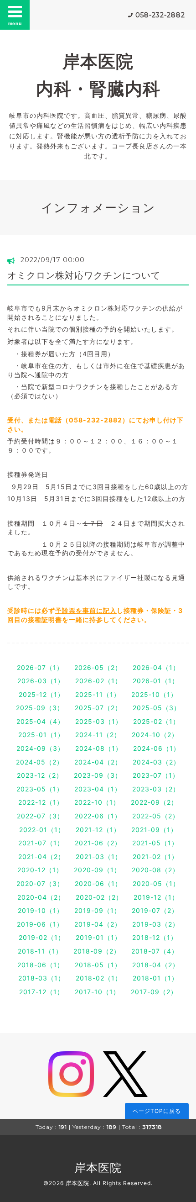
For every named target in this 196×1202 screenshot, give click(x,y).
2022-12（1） (40, 802)
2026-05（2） (98, 667)
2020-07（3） (40, 883)
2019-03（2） (155, 924)
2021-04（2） (41, 856)
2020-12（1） (40, 870)
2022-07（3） (40, 816)
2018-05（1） (98, 965)
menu (15, 23)
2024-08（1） (98, 748)
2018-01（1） (155, 978)
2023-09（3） (98, 775)
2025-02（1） (156, 721)
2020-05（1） (156, 883)
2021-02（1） (155, 856)
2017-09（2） (154, 992)
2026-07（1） (40, 667)
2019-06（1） (40, 924)
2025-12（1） (41, 694)
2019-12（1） (156, 897)
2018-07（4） (154, 951)
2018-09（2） (96, 951)
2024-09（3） (40, 748)
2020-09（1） (97, 870)
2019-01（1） (98, 937)
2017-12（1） (41, 992)
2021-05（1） (155, 843)
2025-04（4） (40, 721)
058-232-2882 (160, 15)
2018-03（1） (41, 978)
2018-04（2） (155, 965)
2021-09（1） (154, 829)
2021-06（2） (98, 843)
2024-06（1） (156, 748)
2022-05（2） (155, 816)
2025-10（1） (154, 694)
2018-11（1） (40, 951)
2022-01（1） (42, 829)
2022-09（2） (154, 802)
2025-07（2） (98, 708)
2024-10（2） (155, 734)
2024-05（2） (39, 762)
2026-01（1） (156, 681)
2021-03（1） (99, 856)
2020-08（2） (155, 870)
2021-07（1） (41, 843)
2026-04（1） (156, 667)
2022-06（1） (98, 816)
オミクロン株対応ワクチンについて (83, 275)
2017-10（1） (97, 992)
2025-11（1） (97, 694)
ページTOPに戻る (157, 1110)
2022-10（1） (97, 802)
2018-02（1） (99, 978)
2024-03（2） (156, 762)
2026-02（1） (98, 681)
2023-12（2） (40, 775)
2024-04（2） (98, 762)
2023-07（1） (156, 775)
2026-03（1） (40, 681)
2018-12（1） (154, 937)
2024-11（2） (98, 734)
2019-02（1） (42, 937)
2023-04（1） (97, 789)
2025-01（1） (41, 734)
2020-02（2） (99, 897)
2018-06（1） (40, 965)
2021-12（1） (98, 829)
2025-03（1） (98, 721)
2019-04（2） (97, 924)
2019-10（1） (40, 910)
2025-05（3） (157, 708)
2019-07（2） (155, 910)
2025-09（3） (40, 708)
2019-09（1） (97, 910)
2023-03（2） (156, 789)
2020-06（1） (98, 883)
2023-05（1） (39, 789)
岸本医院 (98, 1168)
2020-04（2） (41, 897)
